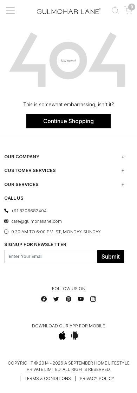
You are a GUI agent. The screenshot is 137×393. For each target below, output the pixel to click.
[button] (115, 10)
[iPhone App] (62, 335)
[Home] (69, 10)
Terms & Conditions (48, 378)
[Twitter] (56, 299)
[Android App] (75, 335)
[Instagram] (93, 299)
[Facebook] (44, 299)
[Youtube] (80, 299)
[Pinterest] (68, 299)
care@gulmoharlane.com (36, 221)
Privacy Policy (97, 378)
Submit (111, 256)
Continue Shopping (68, 121)
